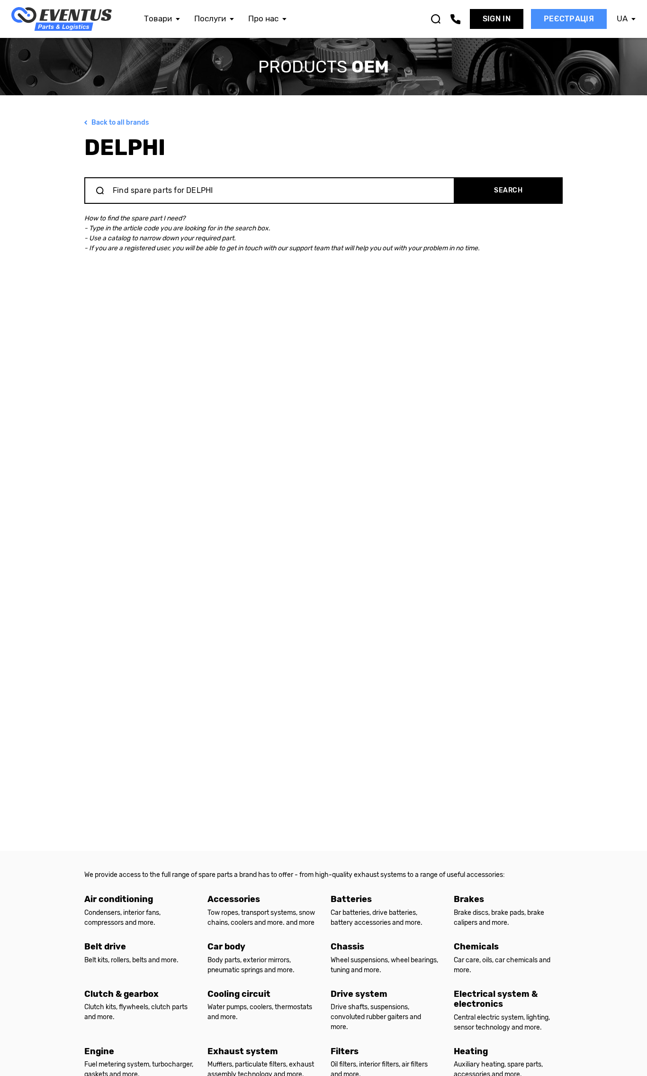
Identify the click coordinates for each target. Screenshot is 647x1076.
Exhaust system (242, 1051)
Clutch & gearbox (121, 994)
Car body (226, 946)
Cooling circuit (238, 994)
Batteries (351, 899)
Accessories (233, 899)
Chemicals (476, 946)
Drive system (359, 994)
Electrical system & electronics (496, 999)
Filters (345, 1051)
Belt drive (105, 946)
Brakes (469, 899)
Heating (471, 1051)
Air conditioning (118, 899)
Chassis (347, 946)
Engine (99, 1051)
